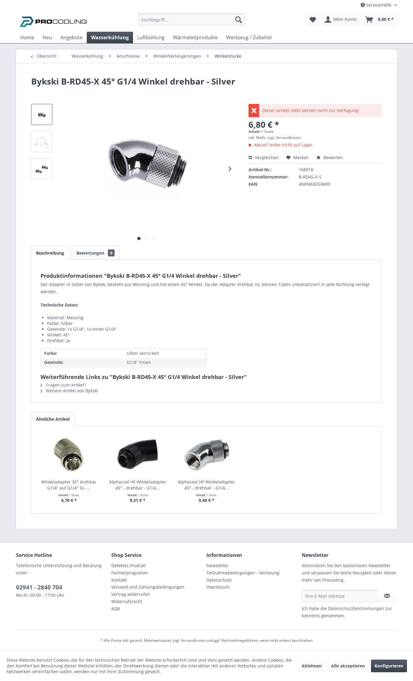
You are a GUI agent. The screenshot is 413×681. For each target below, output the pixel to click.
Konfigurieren (389, 666)
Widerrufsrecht (126, 601)
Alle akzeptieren (348, 666)
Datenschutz (219, 580)
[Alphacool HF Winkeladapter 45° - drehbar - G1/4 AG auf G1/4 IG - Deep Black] (138, 455)
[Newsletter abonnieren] (387, 596)
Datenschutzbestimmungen (356, 608)
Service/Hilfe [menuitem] (379, 5)
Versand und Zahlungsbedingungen (147, 587)
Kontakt (119, 580)
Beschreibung (50, 253)
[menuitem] (191, 22)
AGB (115, 609)
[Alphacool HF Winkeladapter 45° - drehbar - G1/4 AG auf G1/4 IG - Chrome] (206, 455)
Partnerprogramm (129, 573)
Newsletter (218, 565)
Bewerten (332, 157)
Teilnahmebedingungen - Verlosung (243, 573)
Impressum (218, 587)
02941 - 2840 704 (39, 587)
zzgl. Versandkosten (284, 137)
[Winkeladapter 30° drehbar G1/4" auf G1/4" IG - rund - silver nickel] (69, 455)
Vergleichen (266, 157)
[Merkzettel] (312, 20)
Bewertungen (94, 253)
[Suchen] (238, 20)
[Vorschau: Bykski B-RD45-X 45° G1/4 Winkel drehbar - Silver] (41, 114)
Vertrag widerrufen (130, 594)
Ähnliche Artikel (53, 419)
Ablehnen (312, 666)
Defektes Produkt (128, 565)
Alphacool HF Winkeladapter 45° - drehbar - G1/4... (137, 485)
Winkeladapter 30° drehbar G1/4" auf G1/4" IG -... (68, 485)
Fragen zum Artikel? (65, 385)
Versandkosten (193, 640)
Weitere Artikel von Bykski (71, 391)
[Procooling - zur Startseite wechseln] (53, 21)
